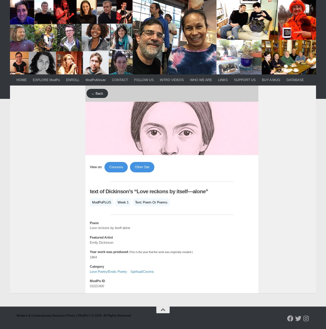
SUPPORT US (245, 80)
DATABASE (295, 80)
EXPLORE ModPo (46, 80)
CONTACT (120, 80)
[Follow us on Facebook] (290, 318)
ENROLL (72, 80)
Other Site (142, 167)
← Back (97, 93)
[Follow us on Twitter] (298, 318)
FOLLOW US (144, 80)
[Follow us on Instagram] (306, 318)
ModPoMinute (96, 80)
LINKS (223, 80)
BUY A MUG (271, 80)
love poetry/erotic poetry (108, 271)
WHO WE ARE (201, 80)
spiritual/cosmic (142, 271)
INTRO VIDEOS (172, 80)
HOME (21, 80)
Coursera (116, 167)
